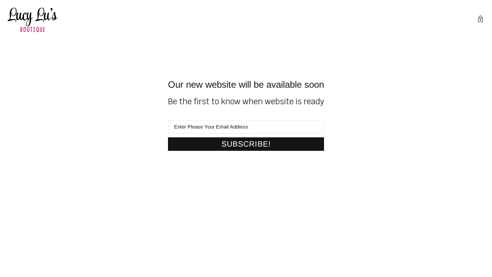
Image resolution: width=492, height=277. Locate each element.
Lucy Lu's (33, 20)
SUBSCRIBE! (246, 144)
